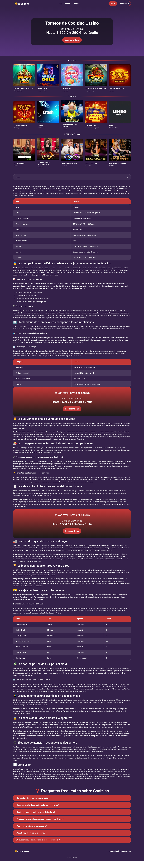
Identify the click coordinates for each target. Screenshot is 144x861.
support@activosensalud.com (120, 851)
